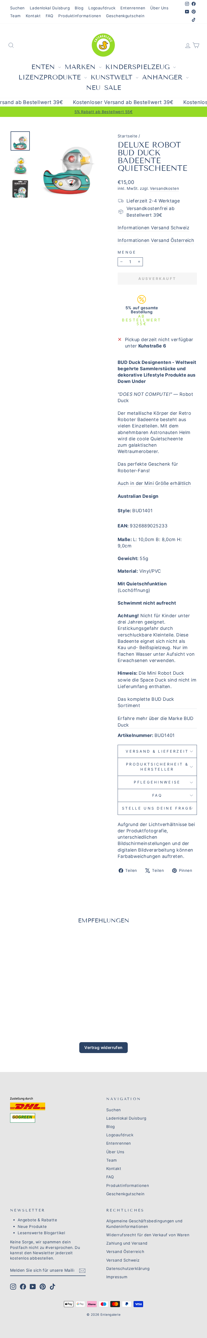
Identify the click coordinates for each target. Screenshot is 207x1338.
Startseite (128, 136)
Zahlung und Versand (127, 1243)
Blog (79, 8)
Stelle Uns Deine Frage (157, 808)
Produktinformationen (79, 15)
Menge (127, 252)
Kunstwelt (113, 77)
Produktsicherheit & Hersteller (157, 766)
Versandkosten (164, 188)
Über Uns (159, 8)
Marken (81, 67)
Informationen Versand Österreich (156, 240)
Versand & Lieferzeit (157, 751)
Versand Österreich (125, 1251)
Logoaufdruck (101, 8)
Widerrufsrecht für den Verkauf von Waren (147, 1234)
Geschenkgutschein (125, 15)
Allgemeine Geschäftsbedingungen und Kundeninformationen (144, 1224)
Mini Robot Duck (165, 673)
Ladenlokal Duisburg (50, 8)
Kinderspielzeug (138, 67)
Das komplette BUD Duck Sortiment (146, 702)
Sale (112, 88)
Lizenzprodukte (50, 77)
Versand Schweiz (123, 1260)
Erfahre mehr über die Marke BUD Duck (156, 721)
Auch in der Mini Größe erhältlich (154, 483)
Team (15, 15)
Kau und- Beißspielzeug (144, 647)
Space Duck (153, 680)
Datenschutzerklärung (127, 1268)
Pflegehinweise (157, 782)
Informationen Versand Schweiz (153, 227)
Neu (93, 88)
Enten (44, 67)
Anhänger (163, 77)
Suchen (17, 8)
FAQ (49, 15)
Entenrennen (132, 8)
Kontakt (33, 15)
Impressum (116, 1276)
